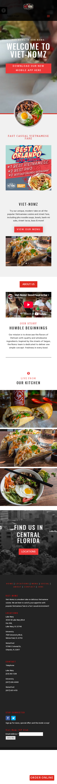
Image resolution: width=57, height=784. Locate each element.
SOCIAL (45, 583)
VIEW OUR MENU (28, 229)
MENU (35, 583)
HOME (9, 583)
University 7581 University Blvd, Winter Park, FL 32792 (14, 635)
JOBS (41, 587)
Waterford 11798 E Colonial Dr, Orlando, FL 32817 (13, 646)
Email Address (12, 734)
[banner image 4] (28, 265)
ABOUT (17, 587)
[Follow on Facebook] (8, 718)
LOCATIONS (28, 552)
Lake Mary (10, 670)
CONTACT (29, 587)
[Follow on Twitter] (13, 718)
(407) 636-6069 (12, 682)
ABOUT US (28, 284)
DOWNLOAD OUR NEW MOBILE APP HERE (28, 68)
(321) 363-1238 (11, 673)
